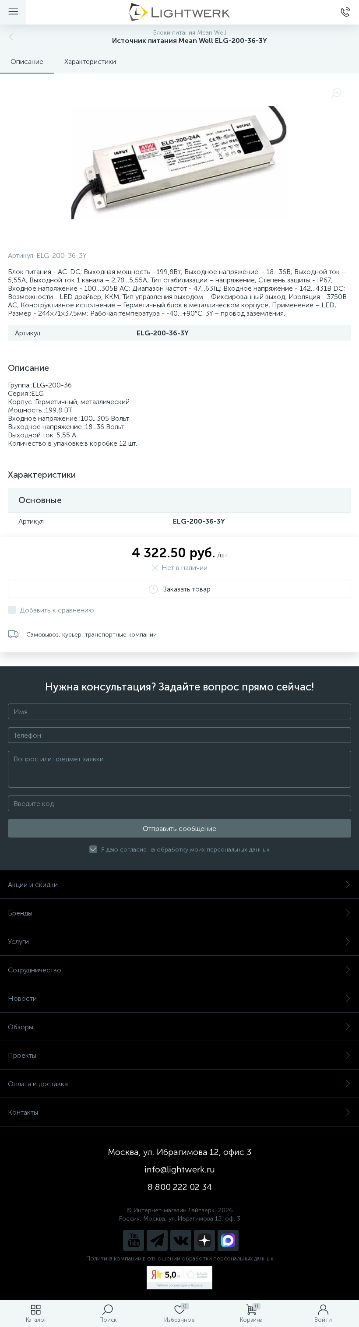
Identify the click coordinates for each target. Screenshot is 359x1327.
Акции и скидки (33, 884)
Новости (22, 998)
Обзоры (20, 1027)
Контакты (23, 1112)
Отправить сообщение (179, 828)
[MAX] (228, 1240)
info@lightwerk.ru (179, 1169)
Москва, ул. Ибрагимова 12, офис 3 (179, 1152)
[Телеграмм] (157, 1240)
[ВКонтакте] (180, 1240)
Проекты (22, 1055)
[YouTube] (133, 1240)
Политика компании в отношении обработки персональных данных (179, 1258)
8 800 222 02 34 (180, 1187)
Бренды (20, 913)
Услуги (18, 941)
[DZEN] (204, 1240)
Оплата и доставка (38, 1084)
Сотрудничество (34, 970)
